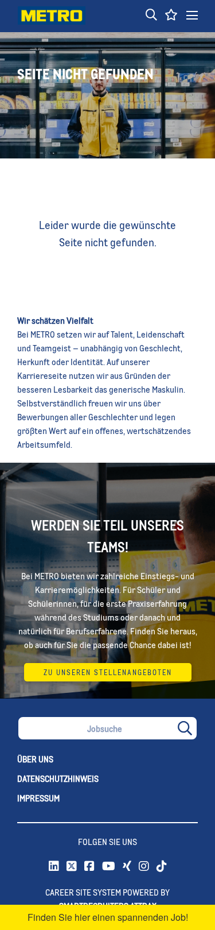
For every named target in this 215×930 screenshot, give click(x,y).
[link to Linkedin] (54, 866)
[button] (151, 15)
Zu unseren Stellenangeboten (108, 672)
